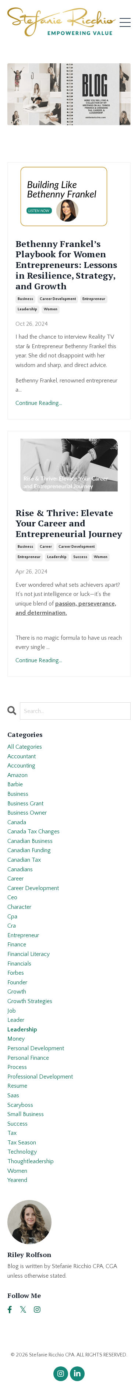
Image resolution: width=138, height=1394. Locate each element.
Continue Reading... (38, 403)
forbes (15, 973)
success (80, 557)
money (16, 1038)
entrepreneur (93, 299)
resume (17, 1086)
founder (17, 982)
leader (15, 1020)
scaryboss (20, 1105)
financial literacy (28, 954)
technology (22, 1151)
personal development (35, 1048)
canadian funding (29, 850)
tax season (21, 1142)
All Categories (24, 747)
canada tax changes (33, 831)
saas (13, 1095)
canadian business (30, 841)
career (46, 547)
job (11, 1010)
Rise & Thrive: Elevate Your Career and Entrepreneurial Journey (68, 523)
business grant (25, 803)
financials (19, 963)
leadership (27, 309)
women (50, 309)
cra (11, 925)
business (25, 299)
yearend (17, 1180)
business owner (27, 812)
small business (25, 1114)
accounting (21, 765)
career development (58, 299)
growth (16, 991)
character (19, 907)
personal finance (28, 1058)
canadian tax (24, 860)
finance (16, 944)
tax (12, 1133)
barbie (15, 784)
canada (16, 822)
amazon (17, 775)
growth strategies (29, 1001)
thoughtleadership (30, 1161)
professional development (40, 1076)
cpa (12, 916)
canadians (20, 869)
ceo (12, 897)
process (17, 1067)
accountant (21, 756)
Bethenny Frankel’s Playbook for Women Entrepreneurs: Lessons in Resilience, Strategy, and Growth (66, 265)
